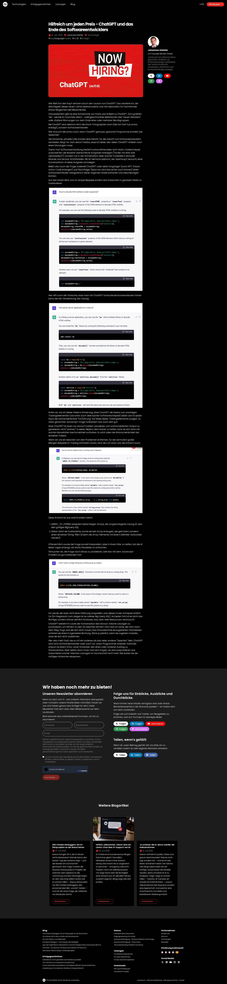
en (202, 4)
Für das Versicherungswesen (124, 960)
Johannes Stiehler (158, 50)
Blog (72, 4)
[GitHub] (151, 81)
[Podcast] (159, 81)
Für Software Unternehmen (123, 954)
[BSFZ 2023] (170, 951)
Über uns (164, 936)
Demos (117, 930)
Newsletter (164, 942)
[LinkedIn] (159, 76)
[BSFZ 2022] (166, 951)
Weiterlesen (60, 901)
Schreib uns (165, 934)
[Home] (5, 4)
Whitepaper (214, 4)
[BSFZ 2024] (174, 951)
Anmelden (50, 777)
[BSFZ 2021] (163, 951)
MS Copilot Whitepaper (122, 969)
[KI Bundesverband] (178, 951)
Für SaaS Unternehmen (122, 957)
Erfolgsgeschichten (41, 4)
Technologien (19, 4)
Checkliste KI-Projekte (121, 972)
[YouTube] (167, 76)
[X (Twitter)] (151, 76)
